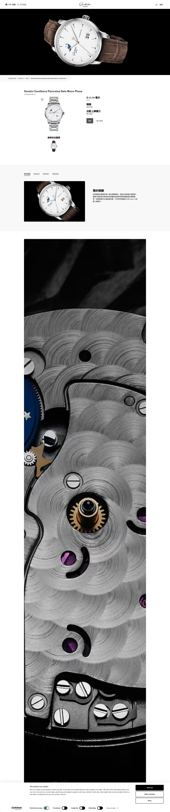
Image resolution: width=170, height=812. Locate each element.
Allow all (150, 788)
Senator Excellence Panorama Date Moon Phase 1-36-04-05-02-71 (49, 78)
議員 (27, 78)
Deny (149, 800)
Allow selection (149, 794)
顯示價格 (100, 121)
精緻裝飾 (55, 174)
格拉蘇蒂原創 (12, 78)
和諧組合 (36, 174)
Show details (111, 808)
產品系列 (21, 78)
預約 (89, 121)
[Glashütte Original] (85, 5)
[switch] (64, 808)
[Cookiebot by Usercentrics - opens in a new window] (16, 808)
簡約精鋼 (27, 174)
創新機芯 (46, 174)
